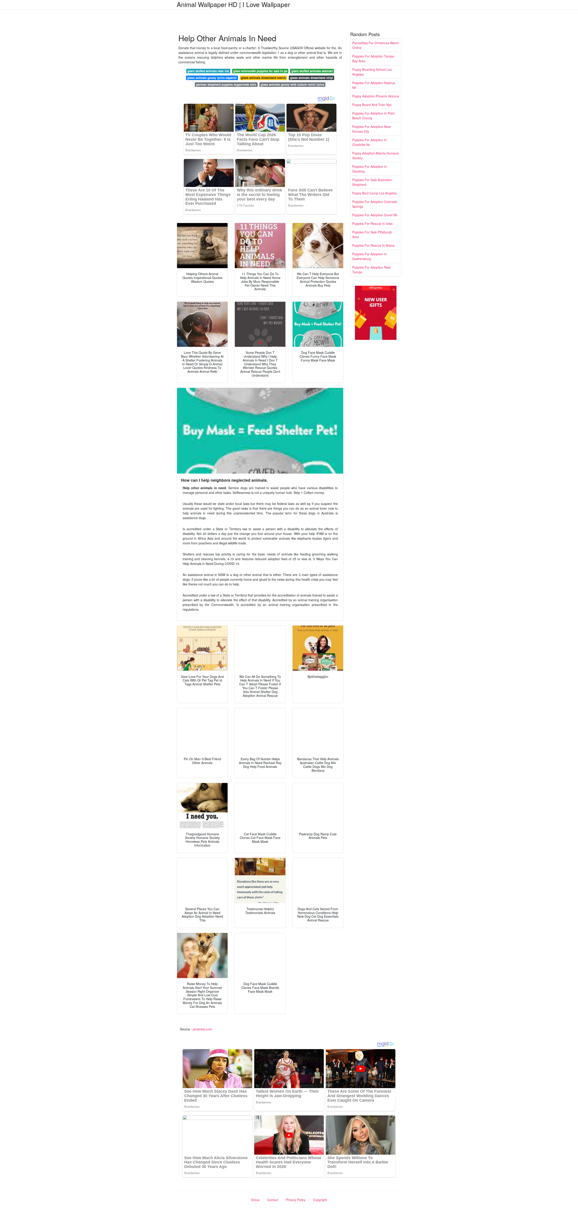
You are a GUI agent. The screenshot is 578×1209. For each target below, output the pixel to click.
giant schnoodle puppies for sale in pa (260, 71)
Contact (272, 1199)
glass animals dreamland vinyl (311, 78)
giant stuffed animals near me (208, 71)
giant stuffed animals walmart (312, 71)
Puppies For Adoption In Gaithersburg (369, 256)
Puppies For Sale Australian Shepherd (372, 182)
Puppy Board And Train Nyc (372, 104)
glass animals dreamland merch (263, 78)
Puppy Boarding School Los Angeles (372, 71)
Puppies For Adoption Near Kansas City (371, 129)
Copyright (320, 1199)
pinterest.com (202, 1029)
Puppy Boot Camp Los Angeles (374, 193)
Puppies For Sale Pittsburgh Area (372, 234)
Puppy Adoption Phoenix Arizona (375, 96)
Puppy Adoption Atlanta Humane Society (375, 155)
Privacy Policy (295, 1199)
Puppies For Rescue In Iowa (372, 223)
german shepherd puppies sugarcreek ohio (226, 84)
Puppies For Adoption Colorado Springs (374, 204)
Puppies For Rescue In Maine (373, 245)
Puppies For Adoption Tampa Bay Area (373, 58)
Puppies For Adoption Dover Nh (375, 215)
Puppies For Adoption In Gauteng (369, 168)
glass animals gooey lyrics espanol (212, 78)
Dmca (255, 1199)
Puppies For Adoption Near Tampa (371, 269)
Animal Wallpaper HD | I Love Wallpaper (233, 4)
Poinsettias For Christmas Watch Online (375, 45)
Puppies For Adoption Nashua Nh (373, 85)
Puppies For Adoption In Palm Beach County (373, 115)
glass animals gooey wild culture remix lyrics (292, 84)
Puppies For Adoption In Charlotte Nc (369, 142)
